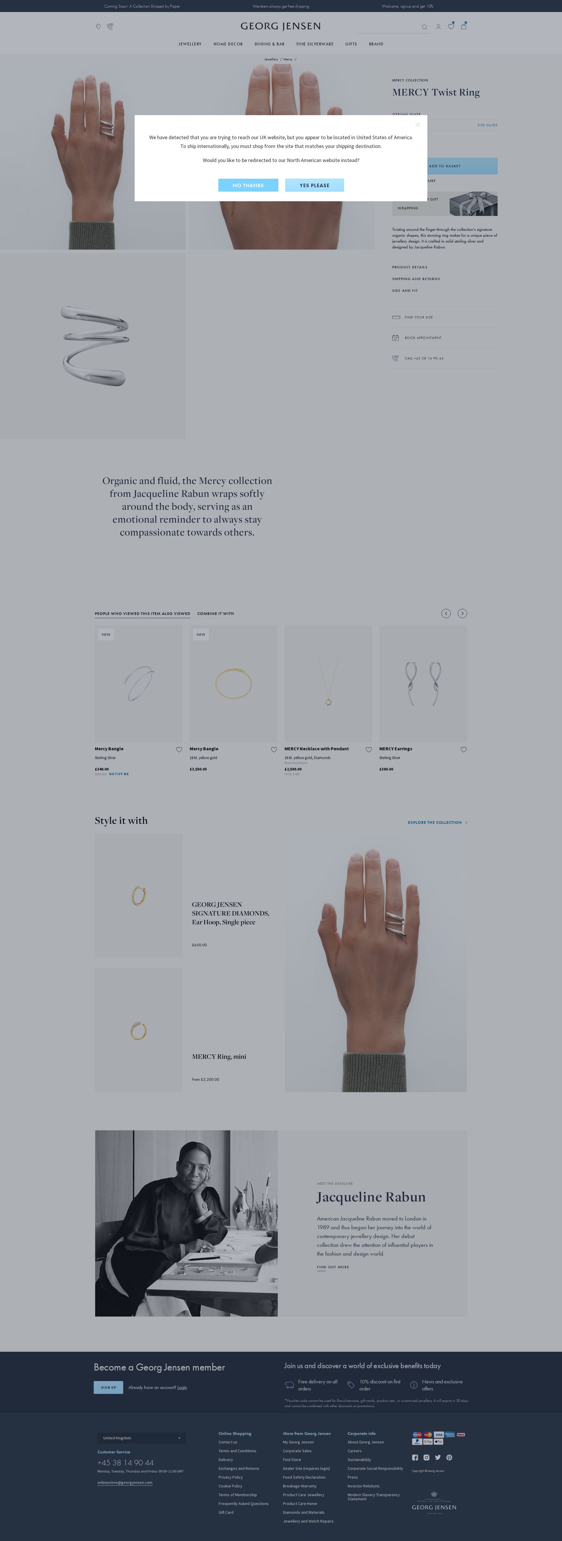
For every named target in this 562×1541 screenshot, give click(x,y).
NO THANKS (248, 185)
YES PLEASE (315, 185)
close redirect (418, 125)
